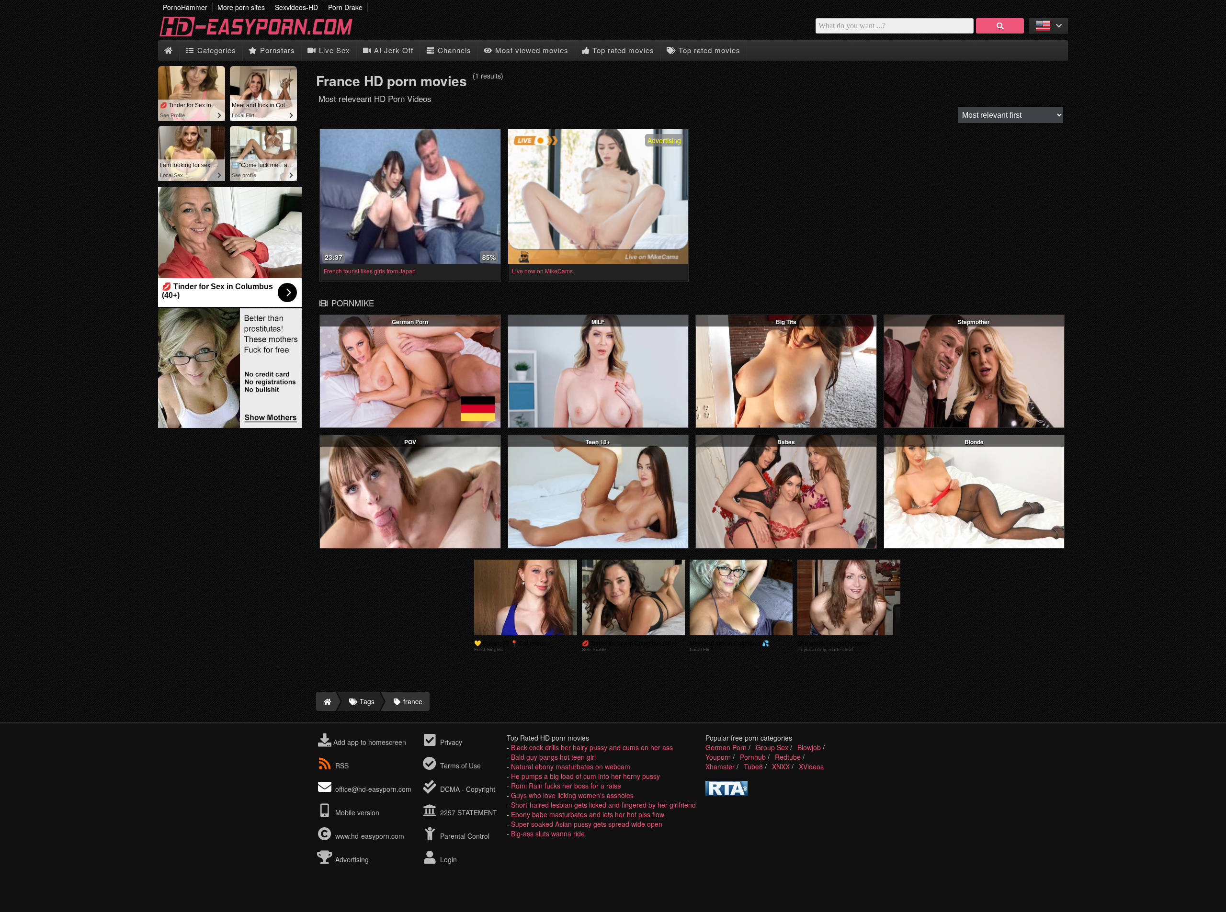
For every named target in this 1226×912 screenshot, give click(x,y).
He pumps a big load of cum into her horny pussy (585, 776)
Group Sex (772, 747)
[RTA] (726, 793)
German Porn (726, 747)
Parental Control (463, 836)
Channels (453, 50)
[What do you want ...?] (1000, 26)
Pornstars (276, 50)
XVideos (811, 766)
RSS (342, 765)
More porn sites (241, 7)
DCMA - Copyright (466, 789)
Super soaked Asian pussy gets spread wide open (586, 824)
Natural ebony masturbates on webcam (570, 766)
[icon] (168, 50)
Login (447, 859)
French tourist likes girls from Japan (370, 271)
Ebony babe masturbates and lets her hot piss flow (587, 814)
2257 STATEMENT (467, 812)
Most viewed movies (530, 50)
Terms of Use (459, 765)
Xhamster (720, 766)
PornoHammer (185, 7)
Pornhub (753, 757)
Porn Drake (345, 7)
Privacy (450, 742)
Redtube (788, 757)
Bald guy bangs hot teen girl (553, 757)
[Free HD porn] (263, 35)
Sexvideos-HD (296, 7)
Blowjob (809, 747)
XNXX (781, 766)
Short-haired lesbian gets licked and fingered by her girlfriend (603, 805)
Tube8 (753, 766)
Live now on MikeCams (542, 271)
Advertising (351, 859)
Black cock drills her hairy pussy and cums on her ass (592, 747)
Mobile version (356, 812)
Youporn (718, 757)
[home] (326, 701)
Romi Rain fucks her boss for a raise (566, 785)
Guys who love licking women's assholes (572, 795)
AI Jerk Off (392, 50)
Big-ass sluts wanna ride (548, 833)
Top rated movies (622, 50)
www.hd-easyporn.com (369, 836)
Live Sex (333, 50)
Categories (215, 50)
